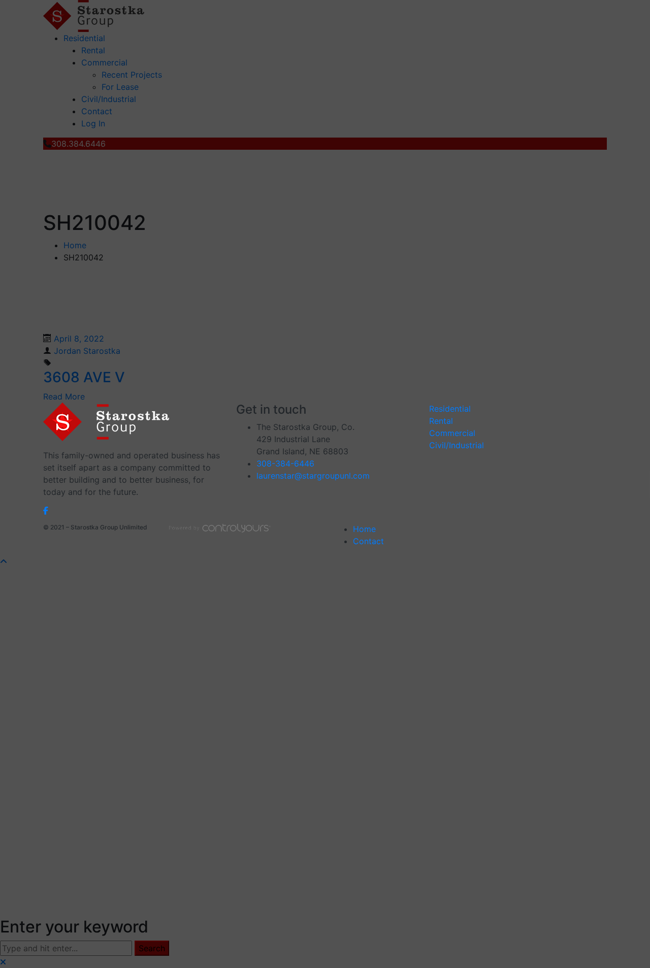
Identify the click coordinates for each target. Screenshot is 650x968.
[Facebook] (45, 510)
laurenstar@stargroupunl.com (313, 476)
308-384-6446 (285, 463)
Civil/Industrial (456, 445)
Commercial (452, 433)
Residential (450, 409)
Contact (368, 541)
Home (364, 529)
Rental (441, 421)
